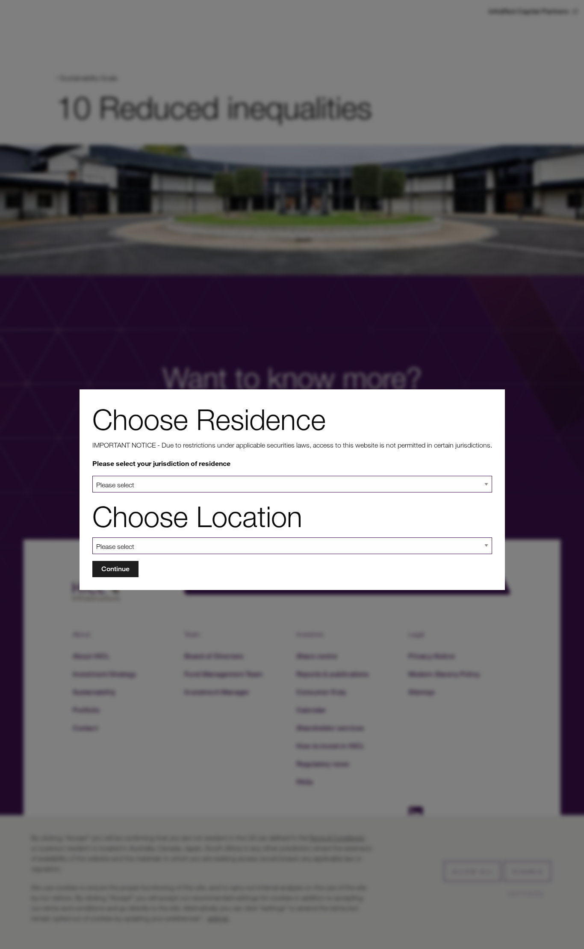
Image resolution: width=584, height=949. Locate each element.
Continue (115, 569)
